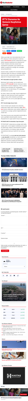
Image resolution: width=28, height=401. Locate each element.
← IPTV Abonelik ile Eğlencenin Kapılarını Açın (6, 150)
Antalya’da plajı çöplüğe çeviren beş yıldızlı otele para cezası (13, 330)
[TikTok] (17, 275)
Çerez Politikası (14, 9)
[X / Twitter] (6, 275)
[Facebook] (3, 275)
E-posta (3, 233)
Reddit (4, 53)
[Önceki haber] (21, 285)
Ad (2, 228)
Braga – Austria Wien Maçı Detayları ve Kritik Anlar (13, 334)
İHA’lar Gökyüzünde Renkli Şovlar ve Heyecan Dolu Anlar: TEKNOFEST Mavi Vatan (14, 326)
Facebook (13, 50)
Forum (23, 6)
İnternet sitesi (4, 238)
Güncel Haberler (6, 6)
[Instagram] (10, 275)
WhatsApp (19, 50)
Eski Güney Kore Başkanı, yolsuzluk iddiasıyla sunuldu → (19, 150)
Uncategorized (9, 14)
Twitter (8, 50)
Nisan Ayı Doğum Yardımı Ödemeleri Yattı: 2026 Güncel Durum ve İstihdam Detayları (14, 333)
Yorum (3, 215)
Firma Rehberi (16, 6)
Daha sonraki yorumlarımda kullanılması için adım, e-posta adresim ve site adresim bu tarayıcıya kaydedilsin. (14, 247)
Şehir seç (5, 263)
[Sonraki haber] (24, 285)
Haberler (2, 14)
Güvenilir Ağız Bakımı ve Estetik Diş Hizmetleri (12, 328)
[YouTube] (14, 275)
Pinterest (9, 53)
